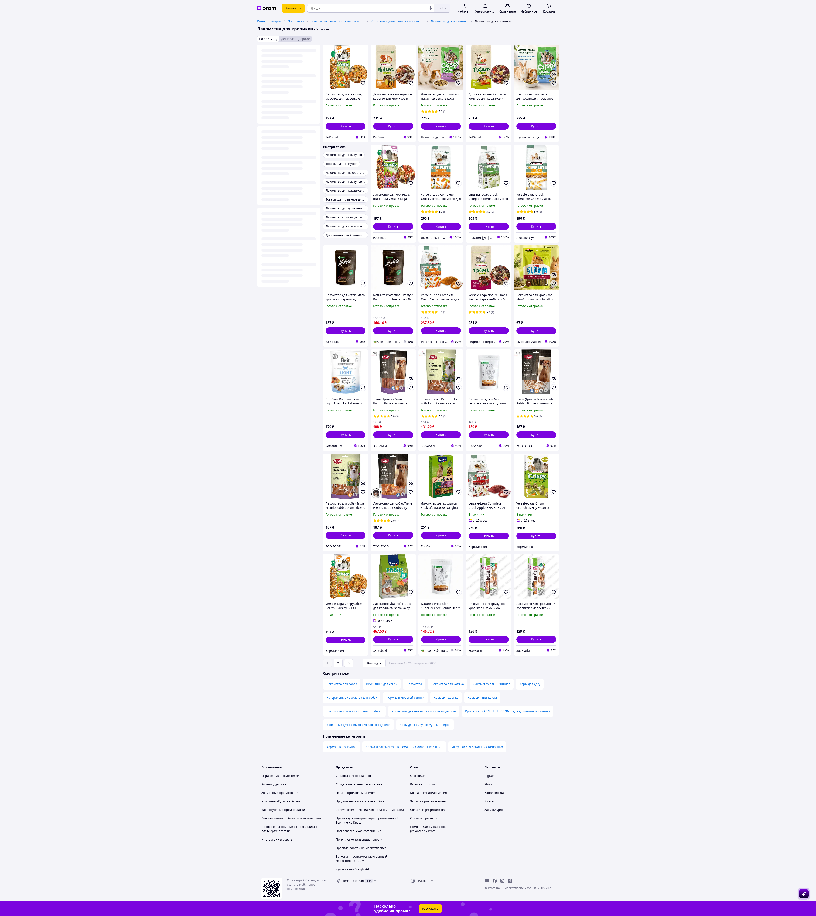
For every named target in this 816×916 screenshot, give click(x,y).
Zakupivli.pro (493, 810)
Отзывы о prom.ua (423, 818)
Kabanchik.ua (494, 793)
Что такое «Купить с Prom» (280, 801)
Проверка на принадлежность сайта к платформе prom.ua (289, 829)
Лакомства (414, 684)
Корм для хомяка (446, 697)
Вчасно (489, 801)
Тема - (353, 881)
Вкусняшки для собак (381, 684)
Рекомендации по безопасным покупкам (291, 818)
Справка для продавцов (353, 776)
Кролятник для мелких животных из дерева (424, 711)
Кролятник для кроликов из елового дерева (358, 725)
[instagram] (502, 880)
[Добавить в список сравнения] (458, 74)
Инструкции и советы (277, 839)
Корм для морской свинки (405, 697)
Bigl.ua (489, 776)
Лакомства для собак (341, 684)
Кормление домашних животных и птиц (397, 21)
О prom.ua (417, 776)
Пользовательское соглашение (358, 831)
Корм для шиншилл (482, 697)
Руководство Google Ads (353, 869)
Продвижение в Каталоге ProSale (360, 801)
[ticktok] (510, 880)
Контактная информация (428, 793)
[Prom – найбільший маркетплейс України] (266, 8)
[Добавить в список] (363, 82)
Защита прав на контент (428, 801)
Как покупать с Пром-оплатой (283, 810)
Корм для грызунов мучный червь (425, 725)
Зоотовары (296, 21)
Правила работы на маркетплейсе (361, 848)
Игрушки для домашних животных (477, 747)
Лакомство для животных (449, 21)
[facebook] (494, 880)
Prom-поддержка (273, 784)
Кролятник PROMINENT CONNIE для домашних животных (507, 711)
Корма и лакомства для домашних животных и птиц (404, 747)
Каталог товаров (269, 21)
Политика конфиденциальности (359, 839)
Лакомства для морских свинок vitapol (354, 711)
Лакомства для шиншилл (491, 684)
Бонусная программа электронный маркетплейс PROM (361, 858)
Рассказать (430, 908)
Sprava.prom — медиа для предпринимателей (370, 810)
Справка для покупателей (280, 776)
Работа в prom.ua (423, 784)
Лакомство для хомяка (447, 684)
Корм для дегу (530, 684)
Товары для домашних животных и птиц (337, 21)
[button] (346, 126)
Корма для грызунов (341, 747)
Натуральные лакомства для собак (351, 697)
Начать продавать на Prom (355, 793)
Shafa (488, 784)
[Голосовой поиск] (430, 8)
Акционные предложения (280, 793)
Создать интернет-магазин (355, 784)
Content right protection (427, 810)
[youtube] (487, 880)
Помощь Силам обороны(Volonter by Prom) (428, 829)
